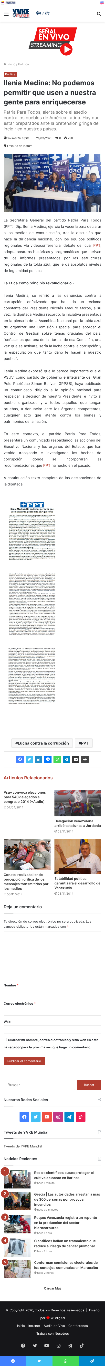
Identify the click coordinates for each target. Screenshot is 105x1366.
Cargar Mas (52, 1288)
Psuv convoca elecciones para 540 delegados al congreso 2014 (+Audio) (25, 797)
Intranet (34, 1326)
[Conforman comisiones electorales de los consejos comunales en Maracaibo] (17, 1269)
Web (7, 1022)
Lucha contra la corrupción (43, 743)
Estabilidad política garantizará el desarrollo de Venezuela (77, 883)
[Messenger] (48, 759)
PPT (96, 245)
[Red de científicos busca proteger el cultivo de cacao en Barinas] (17, 1179)
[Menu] (6, 15)
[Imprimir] (85, 759)
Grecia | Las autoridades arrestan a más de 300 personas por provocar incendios (67, 1199)
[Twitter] (29, 759)
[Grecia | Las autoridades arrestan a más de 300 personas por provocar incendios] (17, 1201)
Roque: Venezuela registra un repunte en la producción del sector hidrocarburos (65, 1222)
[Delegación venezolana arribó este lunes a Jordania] (77, 803)
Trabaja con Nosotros (52, 1333)
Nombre (11, 985)
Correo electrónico (20, 1003)
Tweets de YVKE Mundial (23, 1146)
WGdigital (58, 1318)
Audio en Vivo (54, 1326)
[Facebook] (20, 759)
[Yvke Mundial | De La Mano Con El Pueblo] (31, 13)
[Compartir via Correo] (75, 759)
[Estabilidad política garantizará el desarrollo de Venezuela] (77, 856)
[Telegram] (66, 759)
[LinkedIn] (38, 759)
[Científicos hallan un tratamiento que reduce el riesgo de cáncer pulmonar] (17, 1248)
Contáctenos (78, 1326)
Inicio (11, 64)
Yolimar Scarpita (18, 138)
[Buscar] (98, 15)
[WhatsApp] (57, 759)
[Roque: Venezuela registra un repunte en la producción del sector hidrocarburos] (17, 1224)
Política (23, 64)
